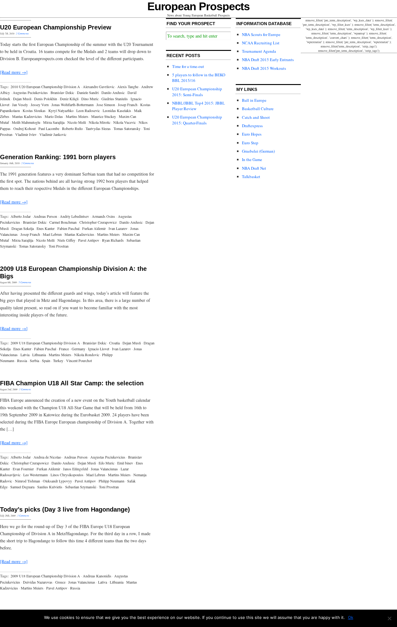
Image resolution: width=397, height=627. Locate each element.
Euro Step (250, 143)
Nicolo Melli (76, 122)
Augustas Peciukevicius (30, 92)
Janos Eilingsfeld (75, 468)
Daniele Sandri (88, 92)
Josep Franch (127, 104)
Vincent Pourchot (79, 360)
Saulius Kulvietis (49, 486)
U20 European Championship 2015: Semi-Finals (197, 91)
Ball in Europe (254, 100)
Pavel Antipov (88, 240)
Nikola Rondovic (86, 354)
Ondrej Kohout (24, 128)
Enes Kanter (46, 228)
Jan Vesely (20, 104)
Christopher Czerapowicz (98, 222)
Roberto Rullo (72, 128)
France (64, 348)
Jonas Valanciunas (104, 468)
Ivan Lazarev (118, 228)
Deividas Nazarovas (37, 582)
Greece (60, 582)
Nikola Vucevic (124, 122)
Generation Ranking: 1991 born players (58, 157)
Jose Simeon (105, 104)
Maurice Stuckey (103, 116)
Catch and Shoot (256, 117)
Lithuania (39, 354)
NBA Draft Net (254, 168)
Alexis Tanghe (127, 86)
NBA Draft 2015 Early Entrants (268, 59)
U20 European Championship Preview (55, 27)
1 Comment (25, 389)
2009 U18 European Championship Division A (45, 342)
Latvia (24, 354)
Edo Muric (106, 462)
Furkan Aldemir (94, 228)
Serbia (34, 360)
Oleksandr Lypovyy (57, 480)
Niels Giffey (66, 240)
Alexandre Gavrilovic (98, 86)
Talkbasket (251, 176)
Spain (46, 360)
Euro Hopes (251, 134)
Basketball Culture (258, 108)
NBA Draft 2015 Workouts (264, 68)
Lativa (102, 582)
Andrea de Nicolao (47, 457)
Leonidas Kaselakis (117, 110)
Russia (22, 360)
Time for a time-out (188, 66)
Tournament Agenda (259, 51)
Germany (78, 348)
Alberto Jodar (21, 216)
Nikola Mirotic (99, 122)
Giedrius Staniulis (114, 98)
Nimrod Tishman (27, 480)
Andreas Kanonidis (97, 575)
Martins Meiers (77, 116)
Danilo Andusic (113, 92)
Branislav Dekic (62, 92)
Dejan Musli (22, 98)
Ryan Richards (113, 240)
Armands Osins (103, 216)
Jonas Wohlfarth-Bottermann (72, 104)
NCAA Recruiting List (260, 43)
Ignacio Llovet (98, 348)
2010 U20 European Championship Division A (45, 86)
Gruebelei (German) (258, 151)
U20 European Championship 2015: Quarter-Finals (197, 119)
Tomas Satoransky (127, 128)
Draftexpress (252, 125)
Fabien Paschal (68, 228)
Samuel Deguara (22, 486)
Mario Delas (54, 116)
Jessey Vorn (40, 104)
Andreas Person (45, 216)
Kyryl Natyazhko (61, 110)
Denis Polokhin (45, 98)
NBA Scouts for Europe (261, 34)
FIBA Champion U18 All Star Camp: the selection (72, 383)
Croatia (114, 342)
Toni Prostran (59, 246)
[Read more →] (14, 72)
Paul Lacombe (48, 128)
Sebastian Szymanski (80, 486)
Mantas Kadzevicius (27, 116)
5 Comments (25, 282)
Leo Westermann (35, 474)
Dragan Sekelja (22, 228)
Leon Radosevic (88, 110)
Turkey (58, 360)
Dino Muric (90, 98)
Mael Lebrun (52, 234)
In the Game (252, 159)
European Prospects (198, 6)
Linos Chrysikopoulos (67, 474)
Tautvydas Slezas (98, 128)
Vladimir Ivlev (26, 134)
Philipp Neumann (111, 480)
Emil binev (125, 462)
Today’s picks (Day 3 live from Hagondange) (65, 509)
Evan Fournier (23, 468)
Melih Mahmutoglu (26, 122)
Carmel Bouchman (63, 222)
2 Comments (22, 33)
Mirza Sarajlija (54, 122)
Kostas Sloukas (34, 110)
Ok (350, 617)
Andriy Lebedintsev (74, 216)
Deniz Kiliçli (69, 98)
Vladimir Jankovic (52, 134)
